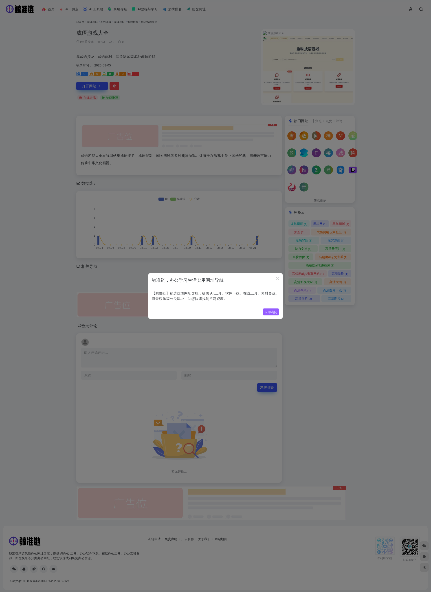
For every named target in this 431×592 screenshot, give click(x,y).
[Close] (277, 278)
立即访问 (271, 312)
